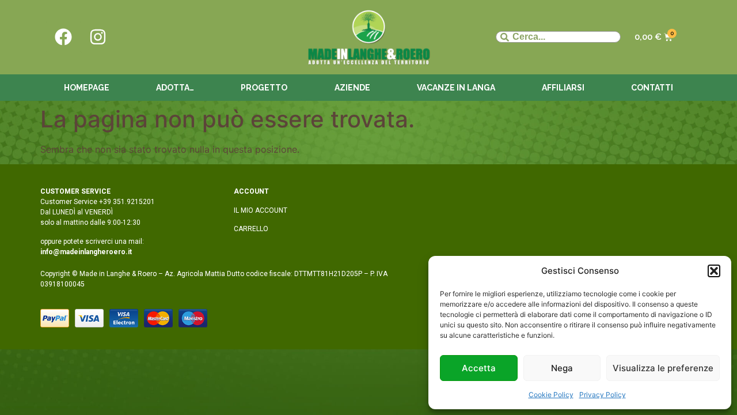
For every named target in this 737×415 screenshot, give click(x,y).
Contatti (652, 87)
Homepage (86, 87)
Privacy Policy (602, 394)
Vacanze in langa (456, 87)
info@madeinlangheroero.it (86, 252)
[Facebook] (63, 37)
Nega (562, 368)
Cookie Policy (551, 394)
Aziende (352, 87)
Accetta (479, 368)
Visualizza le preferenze (663, 368)
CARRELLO (251, 229)
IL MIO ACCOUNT (260, 210)
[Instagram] (98, 37)
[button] (714, 271)
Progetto (264, 87)
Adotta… (175, 87)
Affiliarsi (563, 87)
